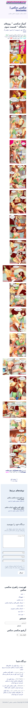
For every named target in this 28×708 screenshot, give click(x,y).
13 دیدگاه (22, 501)
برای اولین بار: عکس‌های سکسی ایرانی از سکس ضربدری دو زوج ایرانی (12, 667)
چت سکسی (20, 600)
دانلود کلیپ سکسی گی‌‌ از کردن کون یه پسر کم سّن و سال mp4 (12, 674)
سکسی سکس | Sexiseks (18, 9)
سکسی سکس (16, 501)
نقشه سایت (20, 605)
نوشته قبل (14, 479)
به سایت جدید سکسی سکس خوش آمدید (15, 498)
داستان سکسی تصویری (17, 608)
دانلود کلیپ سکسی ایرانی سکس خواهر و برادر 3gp (14, 507)
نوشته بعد (14, 481)
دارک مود (20, 611)
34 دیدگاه (22, 510)
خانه (22, 594)
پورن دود (20, 614)
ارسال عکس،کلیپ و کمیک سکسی (14, 603)
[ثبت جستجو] (24, 625)
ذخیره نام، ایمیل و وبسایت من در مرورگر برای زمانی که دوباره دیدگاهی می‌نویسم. (15, 567)
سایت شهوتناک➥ (17, 470)
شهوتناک (21, 597)
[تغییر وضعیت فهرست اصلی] (23, 17)
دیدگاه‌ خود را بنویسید (20, 30)
